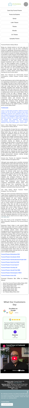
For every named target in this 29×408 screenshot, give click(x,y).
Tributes (14, 26)
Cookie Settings (5, 401)
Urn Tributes (14, 34)
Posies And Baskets (14, 14)
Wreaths (14, 30)
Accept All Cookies (7, 404)
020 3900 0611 (5, 217)
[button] (3, 326)
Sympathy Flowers (14, 38)
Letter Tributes (14, 22)
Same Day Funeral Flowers (14, 10)
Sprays (14, 18)
